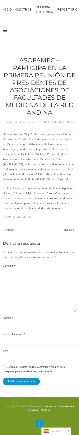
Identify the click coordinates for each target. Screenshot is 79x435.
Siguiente (68, 229)
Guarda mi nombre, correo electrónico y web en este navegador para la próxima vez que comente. (34, 369)
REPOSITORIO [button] (67, 9)
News (70, 121)
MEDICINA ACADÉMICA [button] (44, 9)
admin (22, 121)
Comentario (9, 265)
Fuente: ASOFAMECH (17, 217)
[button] (5, 31)
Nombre (8, 317)
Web (5, 350)
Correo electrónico (14, 334)
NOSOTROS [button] (23, 9)
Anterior (9, 229)
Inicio (7, 9)
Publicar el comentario (21, 381)
